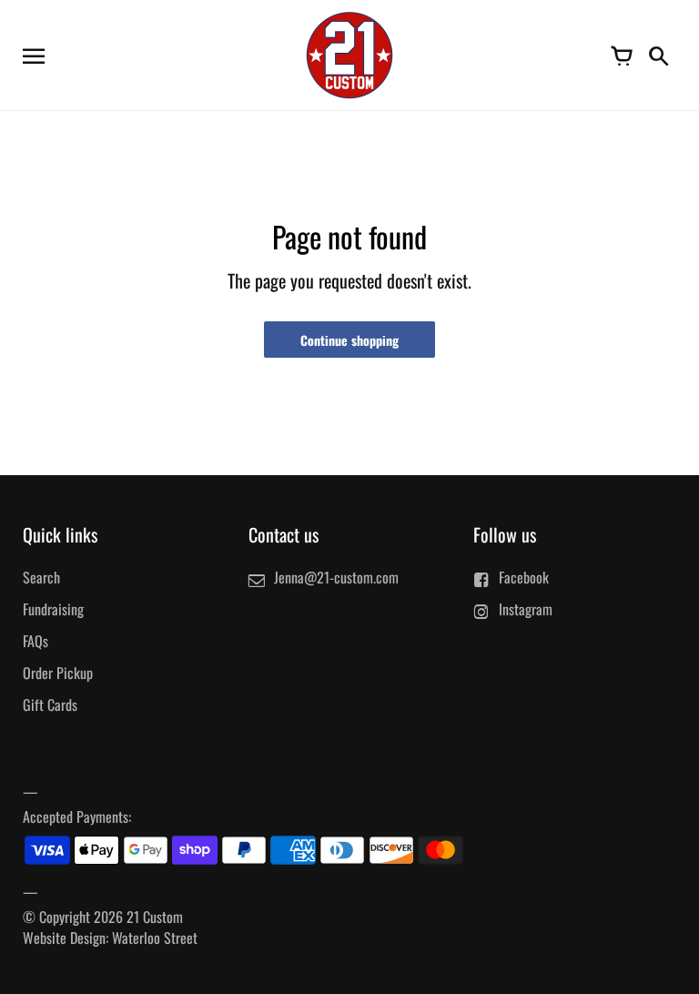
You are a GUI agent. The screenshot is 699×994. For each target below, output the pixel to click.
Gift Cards (50, 704)
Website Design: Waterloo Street (110, 937)
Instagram (525, 609)
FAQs (35, 641)
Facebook (524, 577)
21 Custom (155, 917)
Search (41, 577)
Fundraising (53, 609)
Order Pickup (58, 673)
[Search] (658, 55)
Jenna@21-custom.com (336, 577)
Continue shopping (349, 340)
